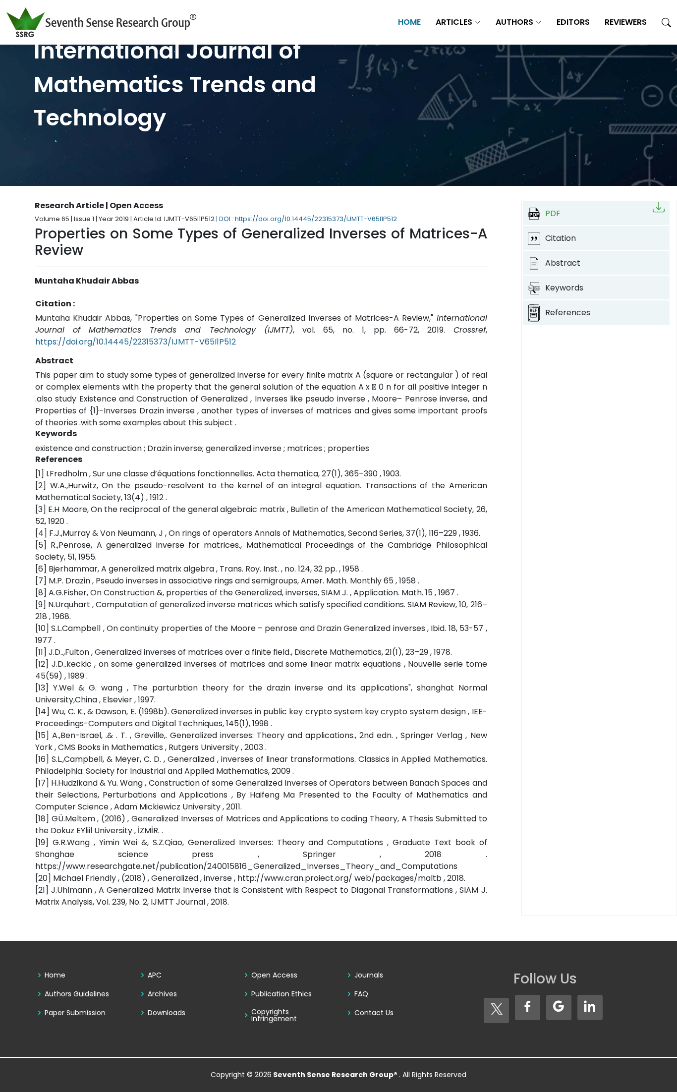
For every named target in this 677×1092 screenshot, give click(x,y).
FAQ (361, 993)
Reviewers (626, 22)
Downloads (166, 1012)
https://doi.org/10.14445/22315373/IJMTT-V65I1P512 (135, 341)
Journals (368, 975)
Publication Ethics (281, 993)
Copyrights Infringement (274, 1015)
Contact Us (374, 1012)
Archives (162, 993)
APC (155, 975)
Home (409, 22)
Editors (573, 22)
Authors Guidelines (77, 993)
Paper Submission (75, 1012)
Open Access (274, 975)
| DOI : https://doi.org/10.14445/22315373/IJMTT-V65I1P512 (306, 219)
